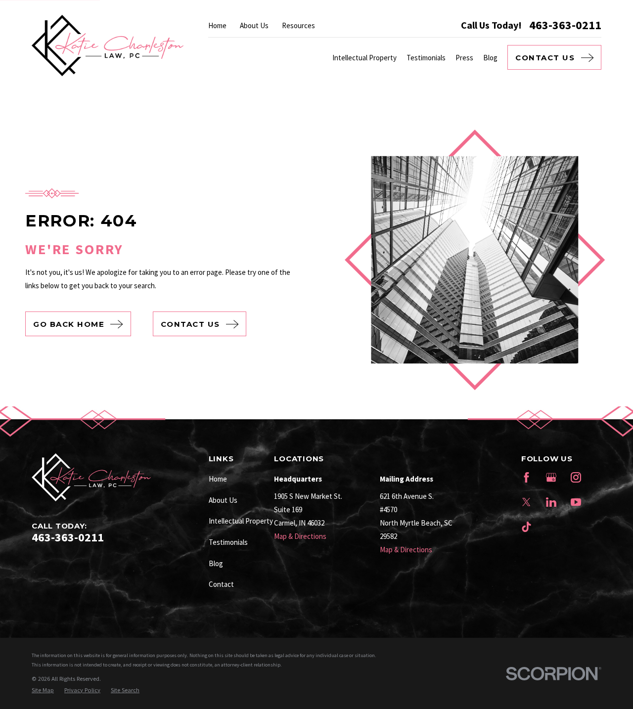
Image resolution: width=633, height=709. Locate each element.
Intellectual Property (241, 521)
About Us (254, 25)
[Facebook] (526, 477)
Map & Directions (300, 536)
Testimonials (228, 542)
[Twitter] (526, 502)
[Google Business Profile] (551, 477)
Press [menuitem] (464, 57)
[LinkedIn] (551, 502)
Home (217, 25)
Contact (221, 584)
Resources (298, 25)
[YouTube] (576, 502)
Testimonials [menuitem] (426, 57)
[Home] (107, 45)
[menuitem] (43, 690)
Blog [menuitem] (490, 57)
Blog (216, 563)
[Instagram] (576, 477)
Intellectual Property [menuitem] (364, 57)
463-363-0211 (565, 25)
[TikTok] (526, 527)
